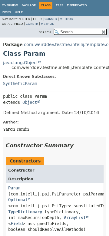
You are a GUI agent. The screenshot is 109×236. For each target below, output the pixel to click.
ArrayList (75, 217)
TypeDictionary (25, 211)
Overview (10, 5)
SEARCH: (45, 32)
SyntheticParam (20, 83)
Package (28, 5)
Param (14, 187)
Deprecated (77, 5)
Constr (51, 19)
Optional (18, 199)
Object (29, 102)
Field (17, 223)
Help (19, 12)
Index (6, 12)
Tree (59, 5)
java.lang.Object (20, 62)
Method (66, 19)
